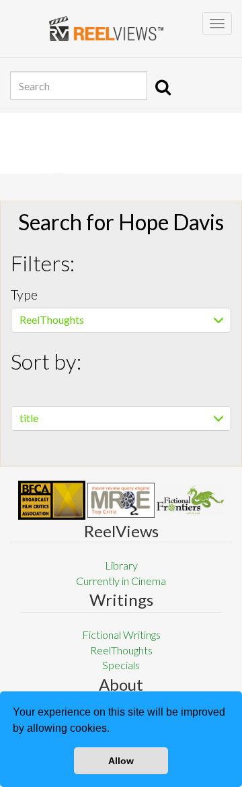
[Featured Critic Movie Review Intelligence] (51, 500)
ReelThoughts (51, 319)
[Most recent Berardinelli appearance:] (190, 499)
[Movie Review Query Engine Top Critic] (121, 500)
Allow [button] (121, 760)
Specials (121, 664)
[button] (114, 730)
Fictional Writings (121, 634)
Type (24, 294)
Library (121, 565)
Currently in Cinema (121, 580)
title (28, 417)
